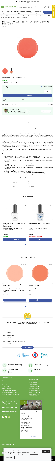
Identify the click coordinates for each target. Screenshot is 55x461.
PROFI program (33, 382)
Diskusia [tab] (30, 123)
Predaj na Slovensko (34, 388)
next (52, 221)
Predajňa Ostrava (6, 386)
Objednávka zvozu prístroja (9, 390)
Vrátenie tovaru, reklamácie (36, 390)
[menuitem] (3, 11)
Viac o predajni (32, 436)
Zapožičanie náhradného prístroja (10, 394)
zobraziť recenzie (27, 347)
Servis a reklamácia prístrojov (9, 392)
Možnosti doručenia (47, 86)
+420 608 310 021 (22, 1)
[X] (6, 417)
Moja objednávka (6, 388)
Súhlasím (46, 451)
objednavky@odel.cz (10, 411)
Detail (40, 239)
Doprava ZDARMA (38, 369)
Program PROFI (38, 364)
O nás (3, 381)
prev (3, 221)
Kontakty (4, 382)
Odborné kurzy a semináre (15, 364)
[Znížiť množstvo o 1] (45, 91)
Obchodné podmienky (34, 386)
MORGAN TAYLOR (11, 104)
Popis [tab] (23, 123)
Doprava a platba (33, 384)
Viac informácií (34, 454)
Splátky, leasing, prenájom (35, 392)
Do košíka (29, 95)
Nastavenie (9, 457)
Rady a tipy (5, 384)
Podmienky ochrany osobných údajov (34, 395)
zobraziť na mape (25, 425)
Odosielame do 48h (13, 369)
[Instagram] (9, 417)
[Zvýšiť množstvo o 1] (50, 91)
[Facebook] (3, 417)
